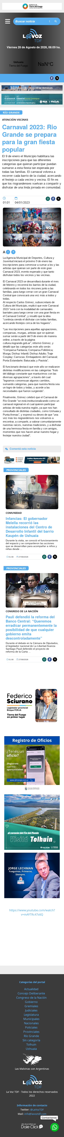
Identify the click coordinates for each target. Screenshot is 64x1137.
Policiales (31, 1027)
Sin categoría (31, 1040)
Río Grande (11, 112)
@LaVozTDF (37, 1109)
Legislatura (31, 1015)
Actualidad (31, 989)
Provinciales (16, 470)
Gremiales (31, 1006)
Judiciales (31, 1010)
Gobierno (31, 1002)
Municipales (31, 1019)
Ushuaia (31, 1049)
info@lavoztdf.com (35, 1114)
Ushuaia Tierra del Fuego (32, 63)
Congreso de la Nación (31, 998)
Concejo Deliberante (31, 993)
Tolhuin (31, 1044)
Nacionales (31, 1023)
